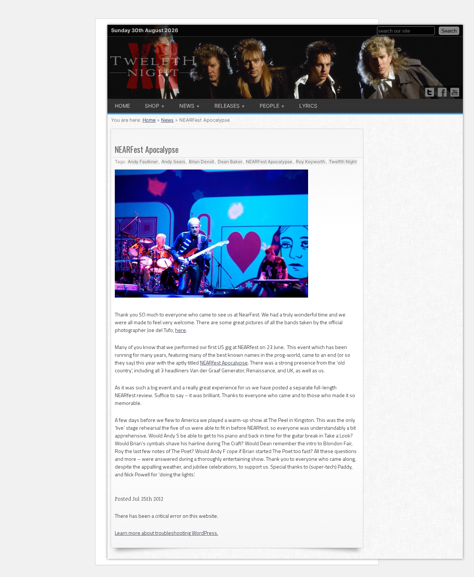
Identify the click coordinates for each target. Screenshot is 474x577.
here (180, 330)
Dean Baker (230, 161)
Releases (227, 106)
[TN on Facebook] (442, 92)
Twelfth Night (343, 161)
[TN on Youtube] (454, 92)
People (269, 106)
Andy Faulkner (143, 161)
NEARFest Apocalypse (269, 161)
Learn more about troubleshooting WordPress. (166, 533)
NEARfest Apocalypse (224, 362)
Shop (152, 106)
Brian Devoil (201, 161)
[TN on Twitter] (429, 92)
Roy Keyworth (310, 161)
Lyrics (308, 106)
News (186, 106)
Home (122, 106)
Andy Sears (173, 161)
